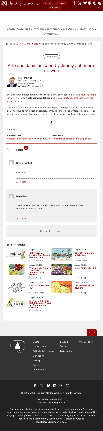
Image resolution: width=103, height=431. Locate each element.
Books (92, 29)
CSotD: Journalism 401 (39, 287)
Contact (61, 3)
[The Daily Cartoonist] (19, 3)
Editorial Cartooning (47, 29)
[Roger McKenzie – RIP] (62, 270)
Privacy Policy (85, 341)
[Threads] (95, 3)
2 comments (36, 86)
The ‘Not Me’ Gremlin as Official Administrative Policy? (40, 271)
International (51, 34)
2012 (12, 43)
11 (22, 43)
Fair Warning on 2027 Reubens (85, 287)
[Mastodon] (90, 3)
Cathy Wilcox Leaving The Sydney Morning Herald (39, 255)
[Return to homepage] (18, 357)
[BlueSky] (85, 3)
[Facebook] (75, 3)
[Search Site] (100, 8)
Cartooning (68, 29)
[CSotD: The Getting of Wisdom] (62, 254)
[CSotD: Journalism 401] (16, 287)
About (48, 3)
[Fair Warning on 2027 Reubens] (62, 287)
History (82, 29)
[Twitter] (80, 3)
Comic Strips (24, 29)
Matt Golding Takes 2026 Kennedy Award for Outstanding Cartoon (40, 304)
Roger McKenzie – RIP (85, 268)
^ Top (92, 332)
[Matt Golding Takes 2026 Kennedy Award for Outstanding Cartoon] (16, 302)
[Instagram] (100, 3)
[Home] (7, 43)
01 (18, 43)
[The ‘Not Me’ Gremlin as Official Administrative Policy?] (16, 270)
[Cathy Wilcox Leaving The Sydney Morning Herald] (16, 254)
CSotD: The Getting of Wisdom (84, 254)
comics (12, 129)
